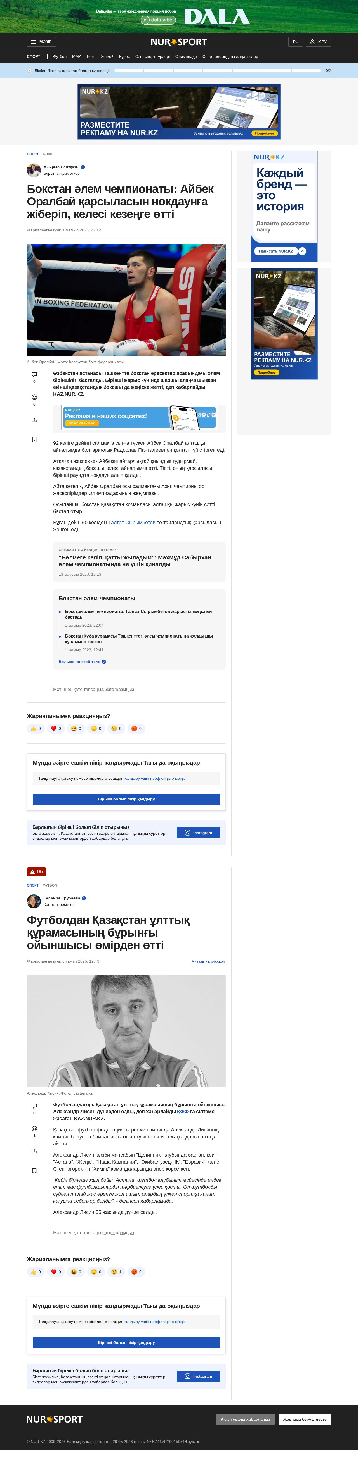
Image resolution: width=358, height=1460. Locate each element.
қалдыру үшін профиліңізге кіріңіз (154, 778)
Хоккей (107, 56)
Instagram (202, 832)
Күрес (124, 56)
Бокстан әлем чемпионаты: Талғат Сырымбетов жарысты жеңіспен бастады (138, 614)
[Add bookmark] (34, 439)
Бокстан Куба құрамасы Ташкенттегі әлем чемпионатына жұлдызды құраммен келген (139, 639)
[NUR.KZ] (179, 42)
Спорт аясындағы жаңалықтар (230, 56)
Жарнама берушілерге (305, 1419)
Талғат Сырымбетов (132, 522)
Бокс (91, 56)
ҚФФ (182, 1111)
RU (295, 42)
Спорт (33, 56)
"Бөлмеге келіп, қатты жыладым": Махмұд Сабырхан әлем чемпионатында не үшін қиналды (135, 560)
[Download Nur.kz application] (179, 16)
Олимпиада (186, 56)
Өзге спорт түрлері (152, 56)
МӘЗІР (45, 42)
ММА (76, 56)
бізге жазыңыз (119, 689)
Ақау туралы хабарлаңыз (245, 1419)
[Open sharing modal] (34, 420)
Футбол (60, 56)
